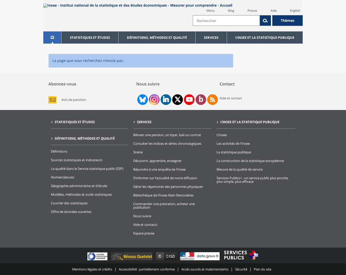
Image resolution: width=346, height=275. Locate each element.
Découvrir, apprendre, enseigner (157, 160)
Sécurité (241, 269)
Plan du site (262, 269)
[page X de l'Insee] (178, 99)
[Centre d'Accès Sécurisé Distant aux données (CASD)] (167, 260)
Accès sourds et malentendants (204, 269)
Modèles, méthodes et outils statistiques (81, 194)
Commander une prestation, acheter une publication (164, 205)
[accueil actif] (52, 37)
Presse (252, 10)
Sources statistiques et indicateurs (76, 160)
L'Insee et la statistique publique (264, 37)
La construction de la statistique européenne (250, 160)
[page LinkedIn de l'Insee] (166, 99)
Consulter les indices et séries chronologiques (167, 143)
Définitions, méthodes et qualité (157, 37)
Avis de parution (74, 99)
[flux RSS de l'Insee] (212, 100)
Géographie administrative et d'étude (79, 186)
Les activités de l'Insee (233, 143)
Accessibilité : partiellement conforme (147, 269)
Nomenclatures (62, 177)
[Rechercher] (265, 20)
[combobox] (248, 20)
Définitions (59, 151)
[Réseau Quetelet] (132, 260)
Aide (274, 10)
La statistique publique (234, 152)
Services (211, 37)
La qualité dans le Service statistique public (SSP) (87, 168)
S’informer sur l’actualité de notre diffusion (165, 178)
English (295, 10)
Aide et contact (231, 98)
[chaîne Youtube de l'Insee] (189, 100)
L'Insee (222, 135)
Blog (231, 10)
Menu (210, 10)
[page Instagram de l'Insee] (154, 99)
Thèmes (287, 20)
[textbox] (226, 20)
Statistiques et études (90, 37)
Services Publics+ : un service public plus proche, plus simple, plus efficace (253, 180)
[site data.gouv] (200, 260)
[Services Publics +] (241, 260)
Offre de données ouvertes (71, 211)
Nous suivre (142, 216)
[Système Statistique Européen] (97, 260)
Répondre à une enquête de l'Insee (159, 169)
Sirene (138, 152)
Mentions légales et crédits (92, 269)
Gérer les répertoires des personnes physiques (168, 186)
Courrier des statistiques (69, 203)
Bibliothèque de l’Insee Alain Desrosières (163, 195)
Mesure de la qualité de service (240, 169)
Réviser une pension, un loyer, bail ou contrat (167, 135)
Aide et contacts (145, 224)
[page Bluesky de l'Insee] (142, 99)
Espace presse (143, 233)
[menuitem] (52, 37)
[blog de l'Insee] (201, 99)
